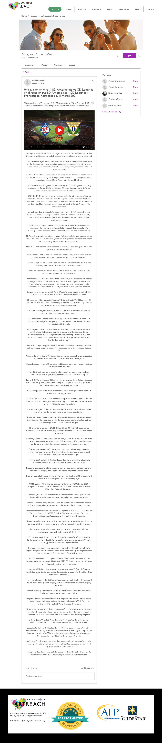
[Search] (117, 55)
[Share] (93, 80)
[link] (29, 65)
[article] (59, 380)
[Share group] (138, 55)
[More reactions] (34, 668)
